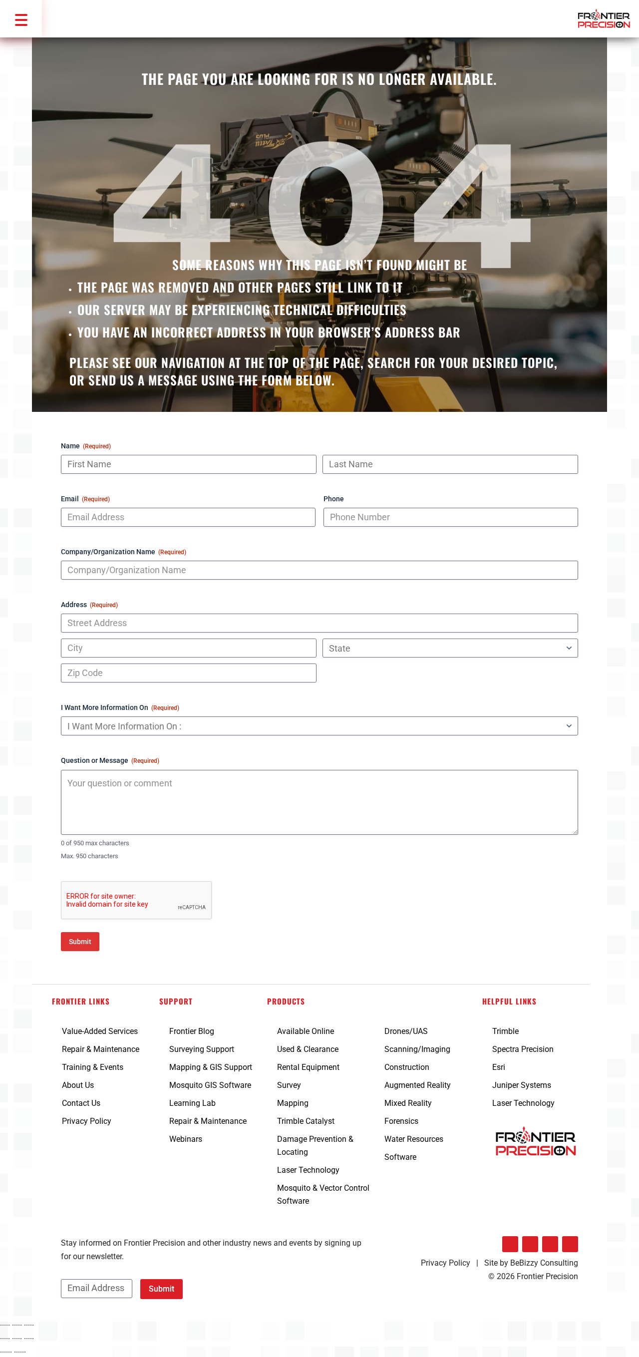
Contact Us (81, 1103)
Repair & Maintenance (100, 1049)
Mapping (293, 1103)
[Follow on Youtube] (570, 1244)
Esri (498, 1067)
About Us (78, 1085)
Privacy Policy (86, 1121)
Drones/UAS (406, 1031)
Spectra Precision (523, 1049)
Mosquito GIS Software (210, 1085)
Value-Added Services (100, 1031)
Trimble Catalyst (305, 1121)
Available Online (305, 1031)
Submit (80, 942)
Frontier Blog (191, 1031)
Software (400, 1157)
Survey (289, 1085)
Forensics (401, 1121)
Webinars (185, 1139)
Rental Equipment (308, 1067)
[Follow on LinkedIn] (510, 1244)
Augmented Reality (417, 1085)
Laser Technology (308, 1170)
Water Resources (413, 1139)
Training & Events (92, 1067)
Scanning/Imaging (417, 1049)
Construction (406, 1067)
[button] (21, 18)
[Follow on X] (550, 1244)
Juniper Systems (521, 1085)
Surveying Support (201, 1049)
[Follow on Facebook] (530, 1244)
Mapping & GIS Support (210, 1067)
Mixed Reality (408, 1103)
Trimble (505, 1031)
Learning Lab (192, 1103)
